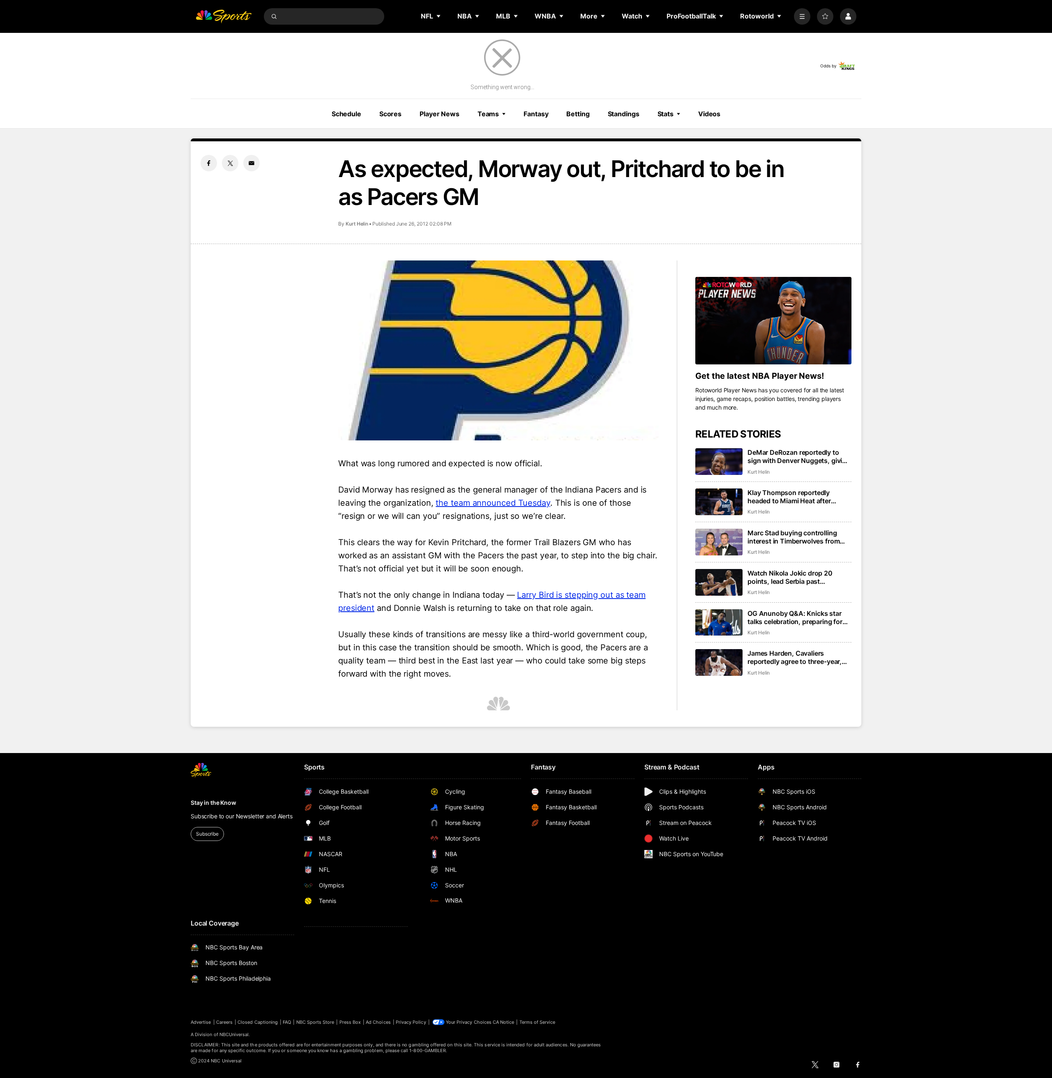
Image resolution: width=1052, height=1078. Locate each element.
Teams (488, 114)
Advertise (201, 1022)
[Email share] (251, 163)
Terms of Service (537, 1022)
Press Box (350, 1022)
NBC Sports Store (315, 1022)
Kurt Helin (357, 224)
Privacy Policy (411, 1022)
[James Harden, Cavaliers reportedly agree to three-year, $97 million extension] (719, 662)
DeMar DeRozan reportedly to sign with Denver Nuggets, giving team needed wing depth (798, 456)
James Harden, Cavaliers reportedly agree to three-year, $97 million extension (794, 657)
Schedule (346, 114)
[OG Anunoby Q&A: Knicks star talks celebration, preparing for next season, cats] (719, 622)
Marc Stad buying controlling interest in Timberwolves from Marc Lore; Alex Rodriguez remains (793, 537)
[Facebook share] (209, 163)
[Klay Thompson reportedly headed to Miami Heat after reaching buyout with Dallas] (719, 501)
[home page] (223, 16)
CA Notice (503, 1022)
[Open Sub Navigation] (438, 16)
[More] (802, 16)
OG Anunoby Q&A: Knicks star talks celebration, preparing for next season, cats (794, 617)
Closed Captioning (258, 1022)
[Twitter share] (230, 163)
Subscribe (207, 834)
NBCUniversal (234, 1034)
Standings (623, 114)
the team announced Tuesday (493, 503)
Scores (390, 114)
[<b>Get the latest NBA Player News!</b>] (773, 321)
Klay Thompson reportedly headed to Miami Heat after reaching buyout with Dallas (790, 496)
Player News (439, 114)
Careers (224, 1022)
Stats (666, 114)
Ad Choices (378, 1022)
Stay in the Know (213, 802)
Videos (709, 114)
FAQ (287, 1022)
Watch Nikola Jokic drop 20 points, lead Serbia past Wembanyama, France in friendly (797, 577)
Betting (577, 114)
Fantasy (536, 114)
